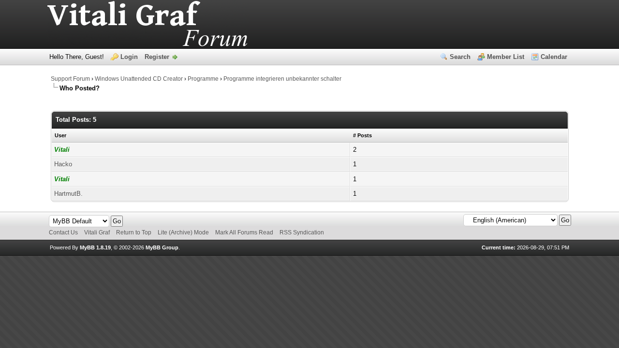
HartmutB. (68, 193)
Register (157, 56)
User (60, 135)
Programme (203, 78)
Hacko (63, 164)
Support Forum (70, 78)
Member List (505, 56)
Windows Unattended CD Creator (139, 78)
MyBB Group (162, 247)
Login (129, 56)
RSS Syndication (302, 232)
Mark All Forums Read (244, 232)
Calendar (554, 56)
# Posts (362, 135)
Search (460, 56)
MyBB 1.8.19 (95, 247)
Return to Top (133, 232)
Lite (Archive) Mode (183, 232)
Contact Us (63, 232)
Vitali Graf (97, 232)
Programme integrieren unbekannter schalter (282, 78)
